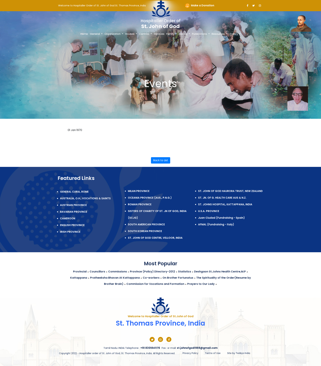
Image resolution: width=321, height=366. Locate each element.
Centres (144, 34)
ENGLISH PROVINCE (72, 225)
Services (159, 34)
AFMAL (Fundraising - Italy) (216, 224)
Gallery (234, 34)
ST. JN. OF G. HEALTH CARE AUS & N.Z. (222, 197)
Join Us (183, 34)
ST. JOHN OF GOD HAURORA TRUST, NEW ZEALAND (230, 191)
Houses (130, 34)
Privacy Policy (190, 353)
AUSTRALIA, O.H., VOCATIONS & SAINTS (85, 198)
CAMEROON (67, 218)
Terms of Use (213, 353)
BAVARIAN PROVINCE (73, 211)
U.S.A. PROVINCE (208, 211)
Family (170, 34)
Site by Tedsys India (238, 353)
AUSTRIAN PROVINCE (73, 205)
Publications (200, 34)
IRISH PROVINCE (70, 232)
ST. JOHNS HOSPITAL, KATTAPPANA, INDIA (225, 204)
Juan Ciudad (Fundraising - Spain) (221, 217)
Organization (112, 34)
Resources (218, 34)
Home (84, 34)
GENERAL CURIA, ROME (74, 191)
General (95, 34)
